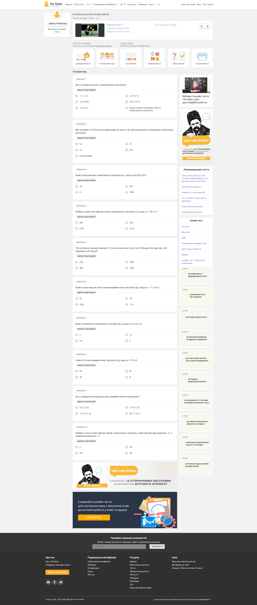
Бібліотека (79, 4)
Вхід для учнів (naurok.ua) (183, 561)
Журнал (68, 4)
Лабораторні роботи (139, 571)
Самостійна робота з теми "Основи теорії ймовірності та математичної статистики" (195, 178)
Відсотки (186, 232)
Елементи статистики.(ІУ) (193, 192)
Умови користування (179, 599)
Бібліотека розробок (139, 565)
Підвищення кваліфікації (105, 4)
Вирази (185, 255)
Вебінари (92, 565)
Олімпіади (134, 581)
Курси (90, 571)
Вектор (91, 574)
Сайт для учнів (188, 4)
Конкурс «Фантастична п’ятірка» (187, 568)
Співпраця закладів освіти (58, 565)
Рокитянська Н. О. (115, 25)
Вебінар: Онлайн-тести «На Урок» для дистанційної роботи (195, 99)
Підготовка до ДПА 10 (191, 249)
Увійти (57, 32)
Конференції (93, 568)
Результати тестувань (103, 46)
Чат (122, 4)
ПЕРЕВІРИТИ (157, 546)
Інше (151, 4)
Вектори (185, 227)
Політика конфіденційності (200, 599)
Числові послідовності (192, 187)
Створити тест (94, 517)
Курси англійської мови (141, 588)
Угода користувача (161, 599)
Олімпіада (142, 4)
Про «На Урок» (52, 561)
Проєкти (134, 574)
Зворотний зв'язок (57, 572)
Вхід (199, 4)
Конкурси (131, 4)
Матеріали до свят (181, 565)
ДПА (184, 238)
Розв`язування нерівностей (194, 243)
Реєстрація (208, 4)
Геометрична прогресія (192, 206)
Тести (88, 4)
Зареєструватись (58, 24)
